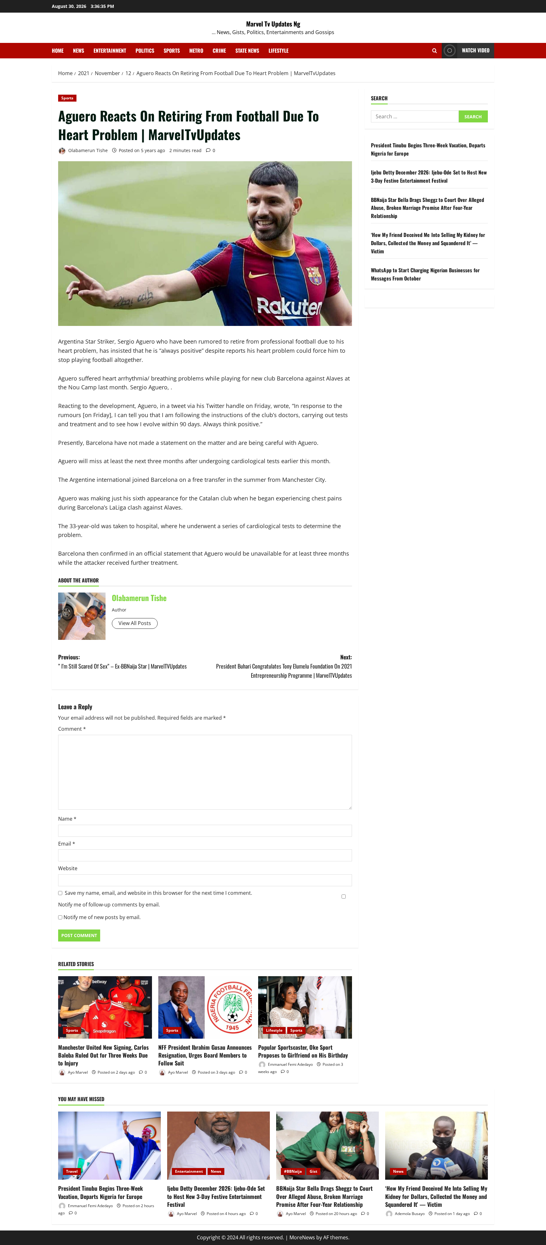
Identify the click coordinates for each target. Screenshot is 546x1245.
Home (58, 50)
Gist (313, 1171)
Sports (172, 50)
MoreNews (302, 1237)
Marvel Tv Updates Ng (273, 23)
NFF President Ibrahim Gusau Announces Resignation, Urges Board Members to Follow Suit (205, 1055)
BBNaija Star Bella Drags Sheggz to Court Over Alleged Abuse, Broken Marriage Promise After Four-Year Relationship (427, 208)
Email (66, 843)
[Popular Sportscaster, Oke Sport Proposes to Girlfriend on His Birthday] (305, 1007)
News (78, 50)
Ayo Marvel (77, 1072)
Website (67, 868)
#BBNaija (293, 1171)
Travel (72, 1171)
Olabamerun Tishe (87, 150)
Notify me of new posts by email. (102, 917)
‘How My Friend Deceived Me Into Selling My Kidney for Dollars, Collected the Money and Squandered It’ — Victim (428, 243)
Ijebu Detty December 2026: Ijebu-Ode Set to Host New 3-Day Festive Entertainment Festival (429, 177)
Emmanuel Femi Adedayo (290, 1064)
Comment (72, 728)
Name (67, 818)
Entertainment (110, 50)
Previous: (122, 661)
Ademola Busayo (409, 1213)
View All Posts (134, 623)
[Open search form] (434, 50)
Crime (219, 50)
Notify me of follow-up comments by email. (109, 904)
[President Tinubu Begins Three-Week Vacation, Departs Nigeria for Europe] (109, 1146)
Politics (145, 50)
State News (247, 50)
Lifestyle (278, 50)
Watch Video (475, 50)
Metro (196, 50)
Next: (284, 666)
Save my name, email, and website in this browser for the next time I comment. (158, 892)
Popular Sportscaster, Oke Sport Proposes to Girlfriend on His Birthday (303, 1051)
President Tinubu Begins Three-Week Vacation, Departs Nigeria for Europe (100, 1192)
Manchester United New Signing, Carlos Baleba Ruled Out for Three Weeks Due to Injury (103, 1055)
